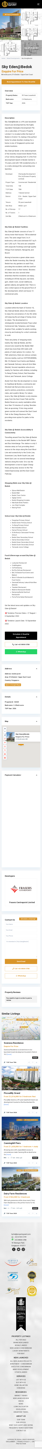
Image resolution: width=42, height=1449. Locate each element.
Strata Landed (21, 1372)
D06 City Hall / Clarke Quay (15, 1138)
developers (21, 1409)
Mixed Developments (13, 58)
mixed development (21, 1369)
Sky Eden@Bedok (22, 734)
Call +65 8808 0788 (22, 644)
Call (22, 969)
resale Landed (21, 1345)
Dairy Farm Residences (15, 1193)
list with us (21, 1380)
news (21, 1404)
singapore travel (21, 1412)
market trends (21, 1395)
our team (21, 1419)
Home (3, 58)
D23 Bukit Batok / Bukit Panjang (16, 1188)
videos (21, 1401)
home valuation (21, 1385)
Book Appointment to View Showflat (21, 82)
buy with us (21, 1382)
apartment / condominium (21, 1364)
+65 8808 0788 (20, 1240)
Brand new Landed (21, 1342)
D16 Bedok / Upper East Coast (22, 74)
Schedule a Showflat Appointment (21, 635)
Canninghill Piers (12, 1143)
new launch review (21, 1398)
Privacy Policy (23, 1441)
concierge (21, 1388)
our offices (21, 1422)
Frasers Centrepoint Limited (22, 902)
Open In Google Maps (12, 685)
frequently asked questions (21, 1428)
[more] (9, 1054)
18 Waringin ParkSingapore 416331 (18, 1244)
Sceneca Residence (14, 1043)
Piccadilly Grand (12, 1093)
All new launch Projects (21, 1361)
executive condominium (21, 1366)
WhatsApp (21, 652)
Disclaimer (10, 1441)
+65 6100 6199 (20, 1237)
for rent (21, 1353)
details (35, 1057)
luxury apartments (21, 1351)
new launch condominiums (21, 1348)
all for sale (21, 1340)
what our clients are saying (21, 1425)
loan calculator (21, 1406)
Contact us (21, 1430)
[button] (38, 4)
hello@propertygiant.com (20, 1234)
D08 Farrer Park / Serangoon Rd (17, 1088)
